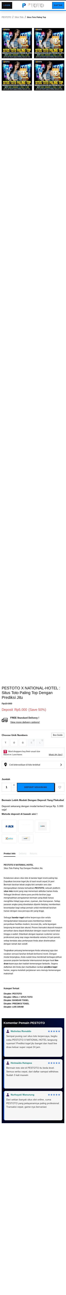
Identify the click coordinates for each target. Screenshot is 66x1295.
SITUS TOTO (26, 997)
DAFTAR (58, 5)
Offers (15, 997)
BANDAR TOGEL (20, 1000)
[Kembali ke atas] (33, 5)
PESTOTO (17, 994)
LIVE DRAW (18, 1007)
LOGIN (7, 5)
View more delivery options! (25, 722)
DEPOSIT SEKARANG (35, 787)
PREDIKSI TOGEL (20, 1003)
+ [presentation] (14, 785)
